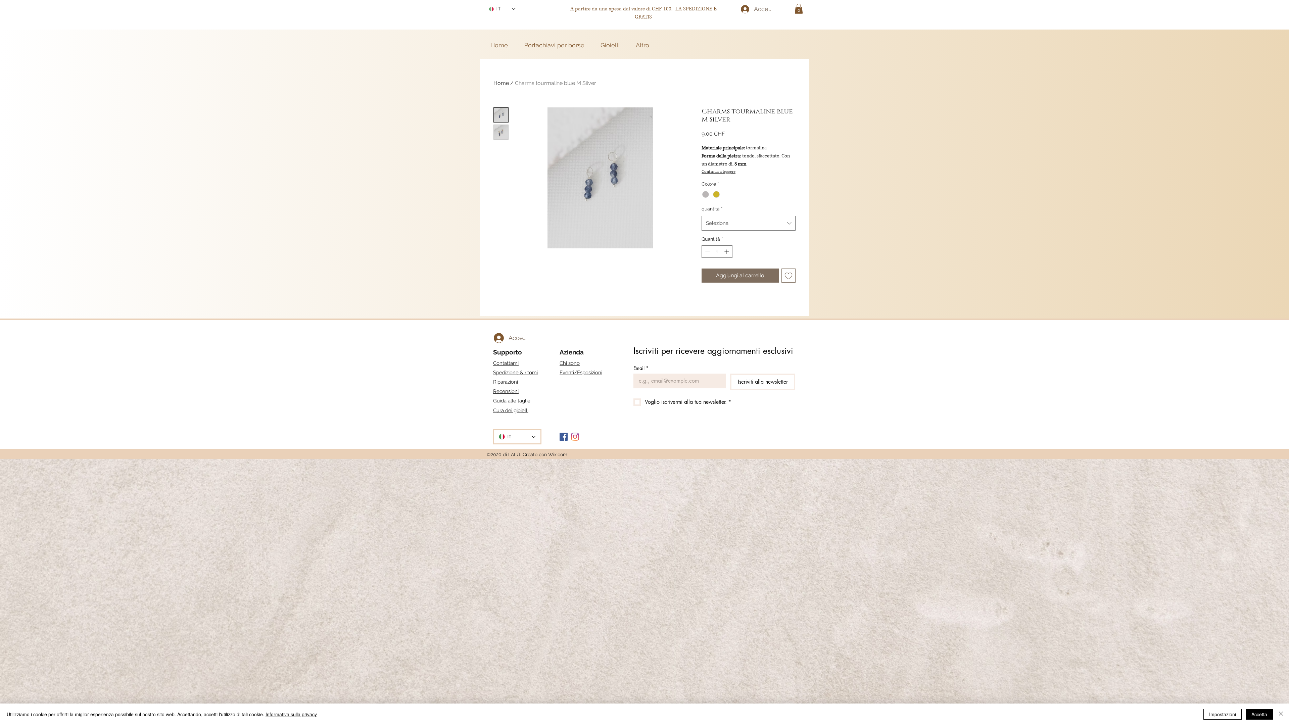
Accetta (1259, 714)
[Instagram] (575, 437)
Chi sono (570, 363)
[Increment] (727, 251)
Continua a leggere (718, 172)
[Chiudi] (1281, 714)
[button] (799, 9)
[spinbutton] (717, 251)
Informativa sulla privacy (291, 714)
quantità (712, 208)
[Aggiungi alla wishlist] (788, 276)
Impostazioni (1222, 714)
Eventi (581, 373)
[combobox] (749, 223)
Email (641, 368)
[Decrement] (707, 251)
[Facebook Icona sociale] (564, 437)
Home (501, 83)
